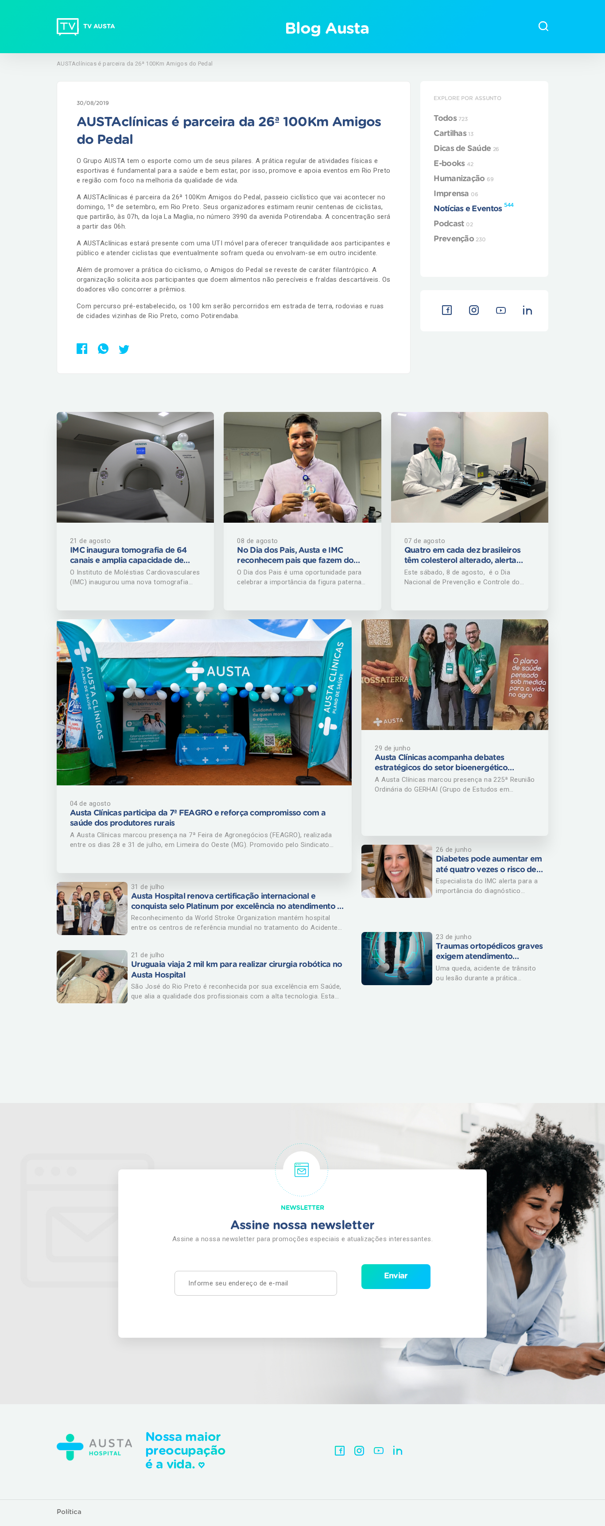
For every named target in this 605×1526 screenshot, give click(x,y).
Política (69, 1512)
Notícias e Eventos (474, 207)
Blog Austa (326, 29)
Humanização (463, 179)
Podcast (453, 224)
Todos (450, 119)
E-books (453, 164)
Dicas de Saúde (466, 149)
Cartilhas (453, 134)
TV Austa (99, 26)
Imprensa (456, 194)
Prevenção (459, 239)
